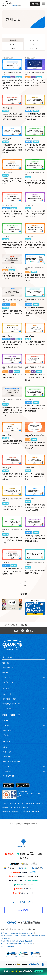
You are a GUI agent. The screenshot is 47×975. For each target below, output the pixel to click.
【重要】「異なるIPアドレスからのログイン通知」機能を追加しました (12, 275)
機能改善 (13, 40)
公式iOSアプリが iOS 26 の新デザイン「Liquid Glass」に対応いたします (35, 213)
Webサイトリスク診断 (20, 936)
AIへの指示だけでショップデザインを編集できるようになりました (35, 377)
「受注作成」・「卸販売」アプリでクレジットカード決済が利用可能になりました (35, 538)
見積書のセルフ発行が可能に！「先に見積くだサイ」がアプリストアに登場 (35, 408)
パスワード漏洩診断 (6, 936)
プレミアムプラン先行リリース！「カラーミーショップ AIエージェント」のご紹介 (35, 83)
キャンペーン (34, 40)
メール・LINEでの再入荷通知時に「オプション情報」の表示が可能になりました (35, 116)
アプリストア (34, 48)
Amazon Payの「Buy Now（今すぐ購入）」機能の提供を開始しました (35, 445)
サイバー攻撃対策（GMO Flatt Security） (11, 943)
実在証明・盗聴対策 (6, 938)
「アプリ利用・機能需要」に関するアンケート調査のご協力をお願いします (12, 571)
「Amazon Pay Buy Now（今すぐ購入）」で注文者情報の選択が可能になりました (12, 116)
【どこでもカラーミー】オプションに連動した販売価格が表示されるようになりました (35, 245)
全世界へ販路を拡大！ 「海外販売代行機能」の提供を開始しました (35, 277)
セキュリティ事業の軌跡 (7, 946)
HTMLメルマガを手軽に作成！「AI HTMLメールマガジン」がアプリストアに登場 (12, 213)
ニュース (34, 44)
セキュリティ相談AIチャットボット (36, 935)
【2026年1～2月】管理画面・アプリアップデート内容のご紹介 (35, 476)
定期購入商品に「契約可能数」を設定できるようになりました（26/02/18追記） (35, 507)
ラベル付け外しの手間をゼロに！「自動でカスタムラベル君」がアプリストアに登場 (35, 147)
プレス (13, 48)
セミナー (13, 44)
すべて (23, 36)
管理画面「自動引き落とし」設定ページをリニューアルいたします (12, 540)
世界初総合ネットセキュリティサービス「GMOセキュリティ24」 (17, 933)
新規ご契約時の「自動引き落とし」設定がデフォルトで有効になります (12, 476)
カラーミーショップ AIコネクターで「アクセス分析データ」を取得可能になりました (12, 344)
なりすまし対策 (28, 943)
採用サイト (30, 902)
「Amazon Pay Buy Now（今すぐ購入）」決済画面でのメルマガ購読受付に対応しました (12, 245)
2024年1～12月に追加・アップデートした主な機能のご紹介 (12, 313)
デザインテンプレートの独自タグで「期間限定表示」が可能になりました (35, 183)
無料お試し (35, 4)
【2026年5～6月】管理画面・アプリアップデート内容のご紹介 (12, 181)
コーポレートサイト (19, 902)
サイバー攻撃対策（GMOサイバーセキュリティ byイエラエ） (16, 941)
